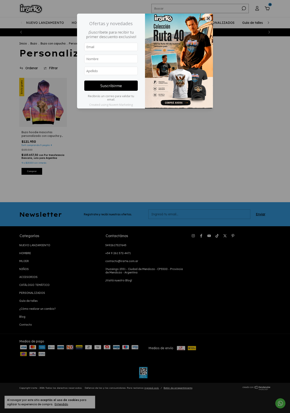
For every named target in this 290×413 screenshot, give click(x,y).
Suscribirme (111, 85)
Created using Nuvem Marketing (111, 105)
